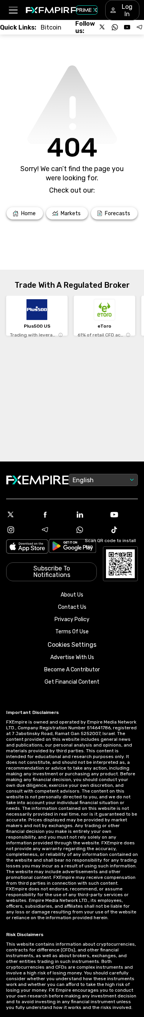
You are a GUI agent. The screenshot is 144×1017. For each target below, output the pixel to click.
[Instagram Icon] (20, 529)
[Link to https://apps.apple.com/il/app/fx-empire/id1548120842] (27, 547)
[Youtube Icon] (123, 514)
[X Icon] (20, 514)
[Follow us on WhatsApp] (114, 27)
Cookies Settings (72, 644)
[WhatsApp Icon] (89, 529)
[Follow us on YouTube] (127, 27)
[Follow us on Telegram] (139, 27)
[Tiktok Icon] (123, 529)
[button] (13, 10)
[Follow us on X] (102, 27)
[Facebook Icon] (55, 514)
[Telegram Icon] (55, 529)
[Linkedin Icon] (89, 514)
